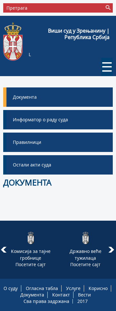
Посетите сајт (30, 264)
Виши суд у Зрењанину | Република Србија (79, 33)
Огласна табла (42, 288)
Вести (84, 295)
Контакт (61, 295)
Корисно (98, 288)
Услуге (73, 288)
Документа (32, 295)
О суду (11, 288)
